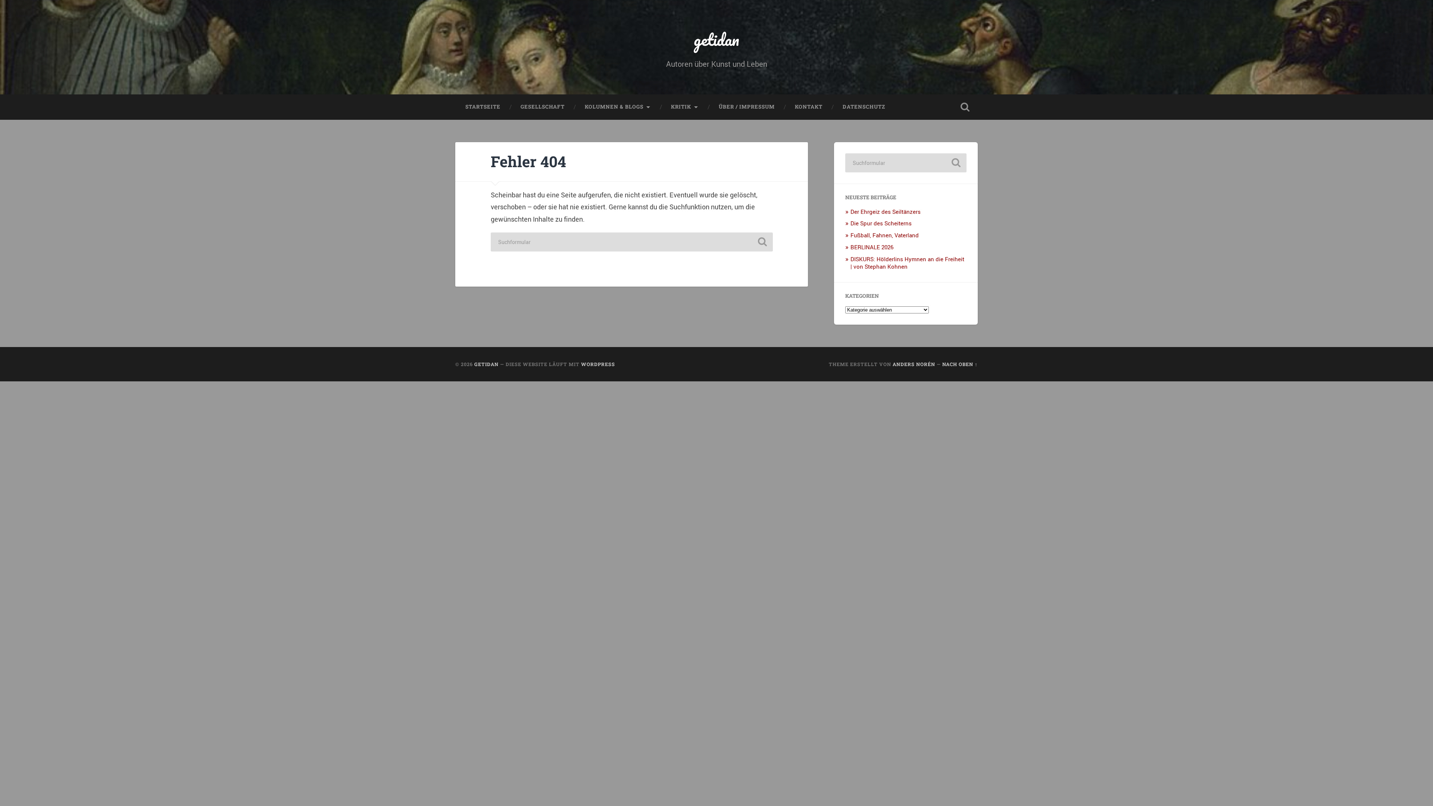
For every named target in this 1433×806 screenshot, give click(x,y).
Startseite (482, 106)
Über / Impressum (747, 106)
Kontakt (808, 106)
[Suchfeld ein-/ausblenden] (965, 107)
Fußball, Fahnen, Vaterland (884, 235)
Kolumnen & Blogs (614, 106)
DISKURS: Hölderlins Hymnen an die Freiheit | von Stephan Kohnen (907, 262)
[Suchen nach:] (632, 242)
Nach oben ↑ (960, 364)
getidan (716, 39)
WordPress (598, 364)
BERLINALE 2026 (871, 247)
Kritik (681, 106)
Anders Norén (914, 364)
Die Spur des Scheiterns (881, 223)
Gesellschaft (543, 106)
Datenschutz (864, 106)
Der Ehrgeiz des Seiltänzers (885, 211)
